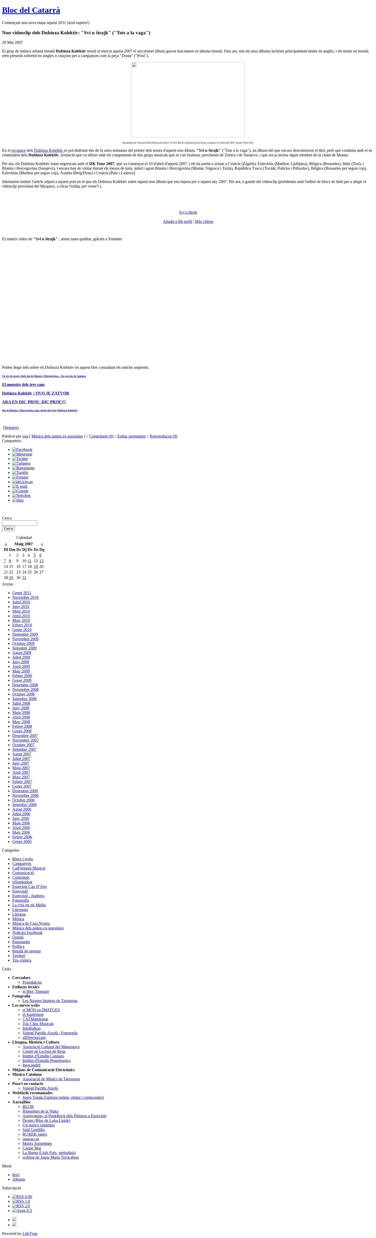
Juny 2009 (20, 662)
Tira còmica (21, 960)
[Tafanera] (21, 463)
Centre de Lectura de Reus (44, 1051)
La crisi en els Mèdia (29, 905)
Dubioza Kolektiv (49, 150)
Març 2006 (21, 832)
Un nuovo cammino (39, 1125)
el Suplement (33, 1014)
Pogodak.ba (32, 982)
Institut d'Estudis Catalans (43, 1056)
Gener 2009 (21, 680)
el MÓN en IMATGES (41, 1010)
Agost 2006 (21, 809)
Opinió (18, 937)
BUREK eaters (35, 1134)
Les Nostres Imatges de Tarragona (50, 1000)
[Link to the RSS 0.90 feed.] (22, 1196)
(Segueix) (11, 427)
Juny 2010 (20, 606)
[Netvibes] (21, 495)
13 (41, 561)
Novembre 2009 (25, 639)
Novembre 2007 (25, 740)
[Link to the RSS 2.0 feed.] (21, 1206)
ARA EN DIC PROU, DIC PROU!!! (34, 402)
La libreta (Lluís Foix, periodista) (49, 1152)
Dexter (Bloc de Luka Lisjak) (46, 1120)
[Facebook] (22, 449)
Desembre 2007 (25, 735)
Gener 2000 (21, 841)
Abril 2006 (21, 828)
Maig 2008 (21, 712)
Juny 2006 (20, 818)
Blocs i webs (22, 859)
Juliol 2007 (21, 758)
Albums (18, 1179)
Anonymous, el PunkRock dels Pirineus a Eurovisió (64, 1116)
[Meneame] (22, 454)
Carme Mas (32, 1148)
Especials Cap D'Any (29, 886)
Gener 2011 (21, 593)
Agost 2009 (21, 652)
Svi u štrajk (188, 212)
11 (29, 561)
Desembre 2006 (25, 791)
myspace (19, 150)
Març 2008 (21, 722)
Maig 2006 (21, 823)
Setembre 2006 (24, 804)
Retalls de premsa (26, 951)
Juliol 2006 (21, 814)
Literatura (20, 909)
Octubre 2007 (23, 745)
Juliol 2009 (21, 657)
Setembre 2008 (24, 699)
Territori (18, 955)
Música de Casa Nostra (31, 923)
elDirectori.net (34, 1037)
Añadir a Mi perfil (177, 221)
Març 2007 (21, 777)
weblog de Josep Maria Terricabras (51, 1157)
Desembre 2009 (25, 634)
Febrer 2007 (22, 781)
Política (18, 946)
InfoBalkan (32, 1028)
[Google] (20, 491)
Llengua (19, 914)
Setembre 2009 (24, 648)
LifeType (30, 1233)
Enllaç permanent (131, 436)
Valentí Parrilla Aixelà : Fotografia (50, 1033)
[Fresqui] (20, 477)
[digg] (18, 500)
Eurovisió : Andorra (28, 896)
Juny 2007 (20, 763)
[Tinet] (14, 1225)
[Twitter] (20, 459)
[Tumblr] (20, 472)
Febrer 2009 (22, 676)
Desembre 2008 (25, 685)
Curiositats (20, 877)
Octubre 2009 (23, 643)
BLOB (28, 1106)
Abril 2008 (21, 717)
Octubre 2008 (23, 694)
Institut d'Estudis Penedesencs (47, 1060)
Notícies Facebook (27, 932)
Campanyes (21, 863)
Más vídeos (204, 221)
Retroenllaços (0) (163, 436)
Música (18, 919)
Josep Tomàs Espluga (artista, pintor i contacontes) (63, 1097)
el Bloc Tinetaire (36, 991)
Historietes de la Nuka (40, 1111)
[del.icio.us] (22, 482)
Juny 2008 (20, 708)
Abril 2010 (21, 616)
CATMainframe (35, 1019)
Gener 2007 (21, 786)
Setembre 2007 (24, 749)
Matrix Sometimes (37, 1143)
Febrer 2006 (22, 837)
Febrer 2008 (22, 726)
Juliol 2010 (21, 602)
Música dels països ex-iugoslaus (57, 436)
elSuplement (22, 882)
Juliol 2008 (21, 703)
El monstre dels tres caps (23, 384)
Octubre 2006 (23, 800)
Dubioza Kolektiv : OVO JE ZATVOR (35, 393)
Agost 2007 (21, 754)
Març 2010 (21, 620)
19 (36, 566)
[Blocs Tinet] (14, 1220)
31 (24, 577)
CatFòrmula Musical (28, 868)
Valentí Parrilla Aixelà (40, 1088)
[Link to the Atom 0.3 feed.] (22, 1210)
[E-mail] (19, 486)
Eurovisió (20, 891)
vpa (25, 436)
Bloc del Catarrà (31, 10)
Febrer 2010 (22, 625)
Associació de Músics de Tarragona (51, 1079)
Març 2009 (21, 671)
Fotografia (20, 900)
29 (11, 577)
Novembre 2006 (25, 795)
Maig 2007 (21, 768)
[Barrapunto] (23, 468)
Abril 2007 (21, 772)
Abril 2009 (21, 666)
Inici (15, 1174)
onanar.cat (31, 1139)
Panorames (21, 942)
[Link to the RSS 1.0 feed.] (21, 1201)
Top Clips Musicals (38, 1024)
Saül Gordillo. (34, 1129)
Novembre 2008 (25, 689)
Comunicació (23, 873)
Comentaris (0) (101, 436)
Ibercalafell (31, 1065)
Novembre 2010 (25, 597)
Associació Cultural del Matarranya (51, 1047)
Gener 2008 (21, 731)
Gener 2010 (21, 629)
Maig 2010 (21, 611)
